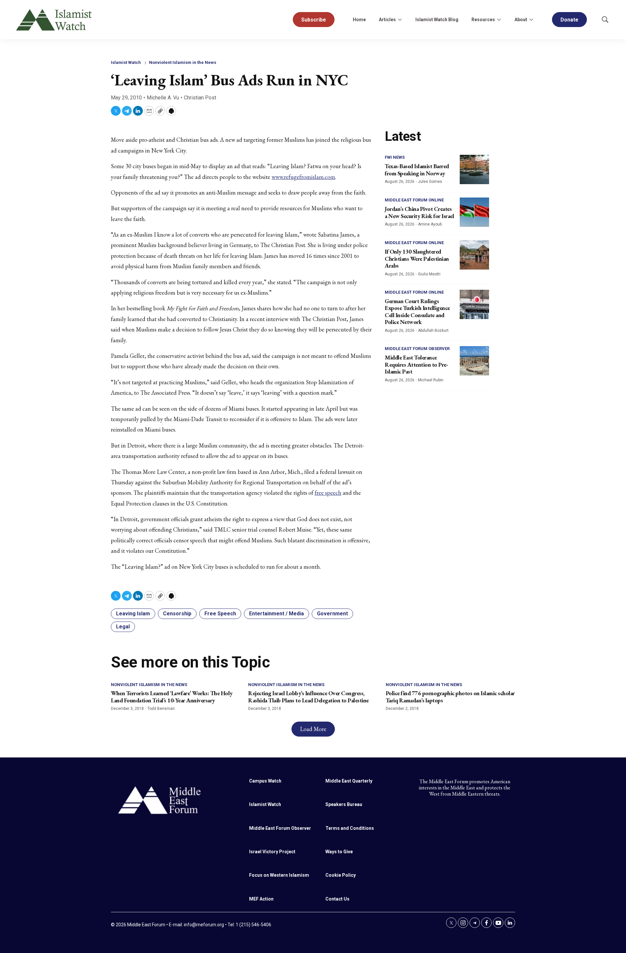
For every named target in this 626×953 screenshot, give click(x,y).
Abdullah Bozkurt (433, 330)
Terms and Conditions (349, 828)
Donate (569, 20)
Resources (483, 19)
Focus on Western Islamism (279, 875)
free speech (328, 492)
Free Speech (220, 613)
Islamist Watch (126, 62)
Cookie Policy (340, 875)
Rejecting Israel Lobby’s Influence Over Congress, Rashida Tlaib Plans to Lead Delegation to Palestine (308, 696)
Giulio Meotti (429, 274)
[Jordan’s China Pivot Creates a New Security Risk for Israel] (474, 212)
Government (332, 613)
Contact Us (337, 899)
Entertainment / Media (276, 613)
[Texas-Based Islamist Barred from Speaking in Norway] (474, 169)
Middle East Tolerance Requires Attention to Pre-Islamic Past (416, 364)
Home (359, 19)
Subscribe (313, 20)
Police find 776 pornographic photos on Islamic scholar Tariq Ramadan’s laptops (450, 696)
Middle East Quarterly (348, 781)
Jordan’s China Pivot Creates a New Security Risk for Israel (419, 212)
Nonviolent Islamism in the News (182, 62)
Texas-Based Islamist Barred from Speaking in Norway (417, 169)
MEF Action (261, 899)
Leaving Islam (133, 613)
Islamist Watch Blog (436, 19)
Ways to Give (339, 851)
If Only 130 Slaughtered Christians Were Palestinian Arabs (417, 258)
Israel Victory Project (272, 851)
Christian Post (200, 98)
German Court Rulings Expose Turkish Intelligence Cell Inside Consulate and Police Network (417, 311)
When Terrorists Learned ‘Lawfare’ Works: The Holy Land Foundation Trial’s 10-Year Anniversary (171, 696)
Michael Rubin (430, 380)
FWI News (395, 157)
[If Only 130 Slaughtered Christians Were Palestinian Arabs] (474, 255)
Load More (313, 729)
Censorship (177, 613)
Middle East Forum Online (414, 200)
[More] (399, 19)
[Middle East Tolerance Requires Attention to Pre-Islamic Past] (474, 360)
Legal (123, 626)
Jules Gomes (430, 181)
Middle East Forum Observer (417, 348)
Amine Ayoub (430, 224)
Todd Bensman (161, 708)
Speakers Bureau (343, 804)
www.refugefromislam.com (303, 177)
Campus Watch (265, 781)
